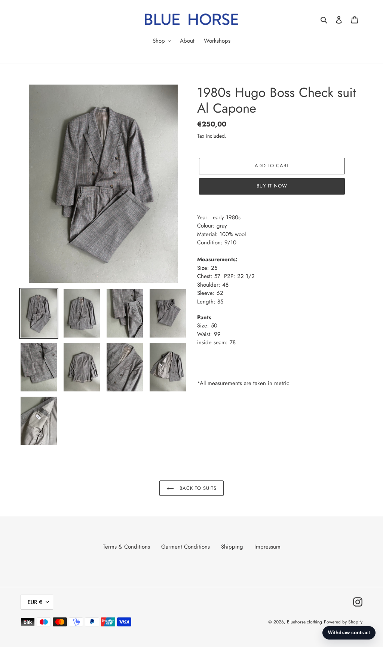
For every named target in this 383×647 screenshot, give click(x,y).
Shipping (232, 547)
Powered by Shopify (343, 622)
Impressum (267, 547)
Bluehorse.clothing (304, 622)
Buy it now (272, 185)
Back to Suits (197, 488)
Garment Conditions (185, 547)
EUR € (35, 602)
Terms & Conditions (126, 547)
